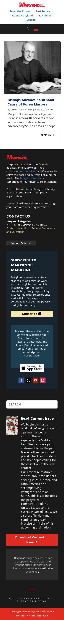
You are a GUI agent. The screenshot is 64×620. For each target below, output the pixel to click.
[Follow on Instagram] (43, 380)
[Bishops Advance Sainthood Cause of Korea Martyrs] (32, 67)
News (50, 109)
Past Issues (43, 11)
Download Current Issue (29, 539)
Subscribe (30, 314)
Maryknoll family (30, 178)
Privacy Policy (19, 242)
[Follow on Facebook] (21, 380)
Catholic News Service (21, 109)
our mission (27, 171)
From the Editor (20, 11)
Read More (48, 134)
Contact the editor (17, 228)
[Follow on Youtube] (35, 380)
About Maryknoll (23, 15)
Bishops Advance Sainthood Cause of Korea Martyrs (31, 102)
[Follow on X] (28, 380)
